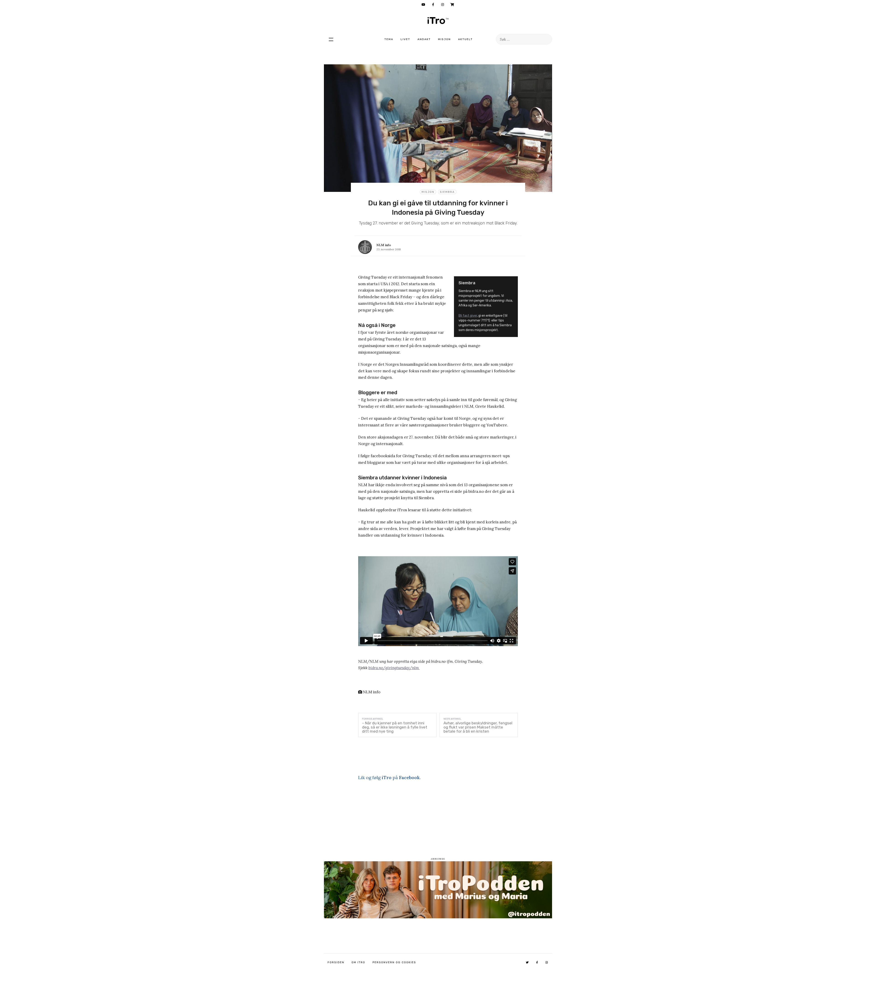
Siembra (447, 191)
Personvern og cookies (394, 962)
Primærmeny (331, 39)
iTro (438, 20)
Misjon (444, 39)
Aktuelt (465, 39)
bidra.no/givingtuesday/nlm (394, 667)
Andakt (424, 39)
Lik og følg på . (389, 777)
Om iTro (358, 962)
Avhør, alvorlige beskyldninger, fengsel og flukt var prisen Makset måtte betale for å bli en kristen (477, 727)
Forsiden (336, 962)
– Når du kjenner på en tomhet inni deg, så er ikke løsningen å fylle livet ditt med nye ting (394, 727)
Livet (405, 39)
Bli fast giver (468, 316)
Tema (388, 39)
